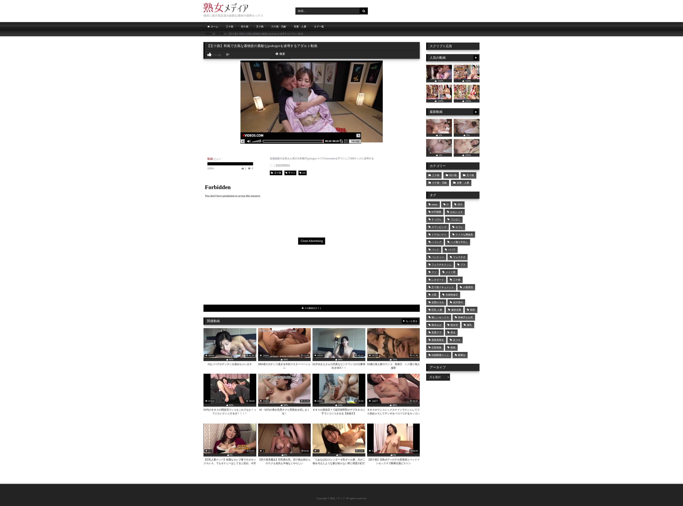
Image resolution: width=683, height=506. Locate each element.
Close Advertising (312, 240)
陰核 (453, 347)
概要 (282, 53)
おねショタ (456, 211)
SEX (459, 204)
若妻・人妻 (300, 26)
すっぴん (436, 219)
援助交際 (456, 309)
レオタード (437, 279)
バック (435, 249)
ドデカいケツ (438, 234)
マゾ (433, 272)
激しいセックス (440, 317)
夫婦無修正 (452, 294)
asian (434, 204)
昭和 (472, 309)
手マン (291, 172)
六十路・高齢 (278, 26)
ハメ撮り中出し (459, 242)
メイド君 (451, 272)
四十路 (244, 26)
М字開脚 (436, 211)
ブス (462, 264)
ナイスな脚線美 (464, 234)
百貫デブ (436, 332)
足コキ (456, 339)
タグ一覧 (319, 26)
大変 (433, 294)
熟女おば (436, 325)
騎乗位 (461, 355)
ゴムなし (455, 219)
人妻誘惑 (468, 287)
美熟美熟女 (437, 339)
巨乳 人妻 (436, 309)
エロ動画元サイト (313, 308)
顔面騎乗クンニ (440, 355)
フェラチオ (459, 257)
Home (209, 33)
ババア (452, 249)
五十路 (260, 26)
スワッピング (438, 227)
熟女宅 (454, 325)
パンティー (437, 257)
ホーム (214, 26)
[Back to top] (672, 495)
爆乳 (469, 325)
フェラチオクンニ (441, 264)
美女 (453, 332)
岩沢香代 (458, 302)
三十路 (229, 26)
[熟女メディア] (225, 8)
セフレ (459, 227)
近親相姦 (436, 347)
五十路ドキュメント (442, 287)
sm (304, 172)
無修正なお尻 (465, 317)
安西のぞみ (437, 302)
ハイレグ (436, 242)
